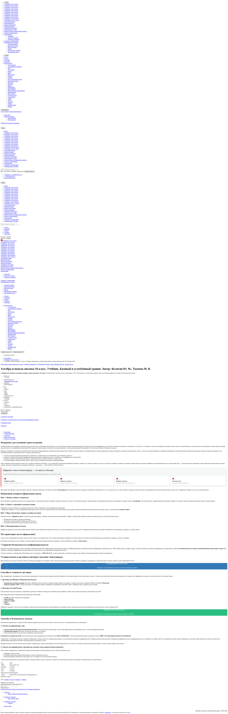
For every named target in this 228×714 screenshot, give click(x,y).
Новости (7, 692)
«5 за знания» (12, 65)
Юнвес (10, 106)
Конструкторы (12, 47)
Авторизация (12, 118)
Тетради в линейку (13, 39)
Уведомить (4, 413)
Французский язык (10, 25)
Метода (10, 86)
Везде (6, 131)
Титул (9, 100)
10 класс (12, 679)
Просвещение (12, 92)
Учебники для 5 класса (11, 10)
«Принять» (107, 712)
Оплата (6, 58)
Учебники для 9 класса (11, 17)
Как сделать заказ (9, 437)
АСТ (9, 68)
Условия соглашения (33, 689)
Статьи (6, 227)
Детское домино (13, 44)
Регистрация (11, 120)
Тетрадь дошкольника (10, 33)
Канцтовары (8, 34)
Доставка (7, 60)
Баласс (10, 71)
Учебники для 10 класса (11, 18)
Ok (129, 712)
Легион (10, 84)
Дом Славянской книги (15, 79)
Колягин (18, 679)
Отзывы (6, 232)
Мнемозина (11, 87)
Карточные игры (13, 45)
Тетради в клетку (13, 37)
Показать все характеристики (13, 407)
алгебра (6, 679)
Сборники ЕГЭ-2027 (10, 29)
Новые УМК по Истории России (18, 694)
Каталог (6, 238)
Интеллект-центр (13, 81)
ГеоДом (10, 78)
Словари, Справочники (11, 41)
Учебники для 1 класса (11, 4)
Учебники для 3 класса (11, 7)
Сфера (10, 98)
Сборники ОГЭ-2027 (10, 28)
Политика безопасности (19, 689)
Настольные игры (13, 52)
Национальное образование (16, 90)
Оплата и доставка (10, 439)
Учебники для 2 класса (11, 5)
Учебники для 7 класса (11, 13)
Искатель (10, 82)
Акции (6, 230)
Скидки (10, 703)
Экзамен (10, 102)
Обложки (11, 36)
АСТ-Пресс (11, 70)
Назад (6, 2)
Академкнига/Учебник (15, 66)
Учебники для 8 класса (11, 15)
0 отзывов (6, 377)
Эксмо (10, 103)
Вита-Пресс (11, 74)
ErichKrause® (12, 105)
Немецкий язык (9, 23)
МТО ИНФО (12, 89)
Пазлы (10, 49)
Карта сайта (7, 706)
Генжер (10, 76)
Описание (7, 432)
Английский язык (9, 21)
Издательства (8, 63)
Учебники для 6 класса (11, 12)
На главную (7, 358)
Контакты (7, 62)
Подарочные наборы (14, 50)
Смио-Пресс (11, 97)
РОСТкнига (11, 94)
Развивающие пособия (11, 42)
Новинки (7, 229)
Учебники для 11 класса (11, 20)
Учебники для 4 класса (11, 9)
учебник (23, 679)
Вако (9, 73)
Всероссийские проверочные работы (15, 31)
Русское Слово (12, 95)
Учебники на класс (10, 701)
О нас (6, 57)
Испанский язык (9, 26)
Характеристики (9, 433)
